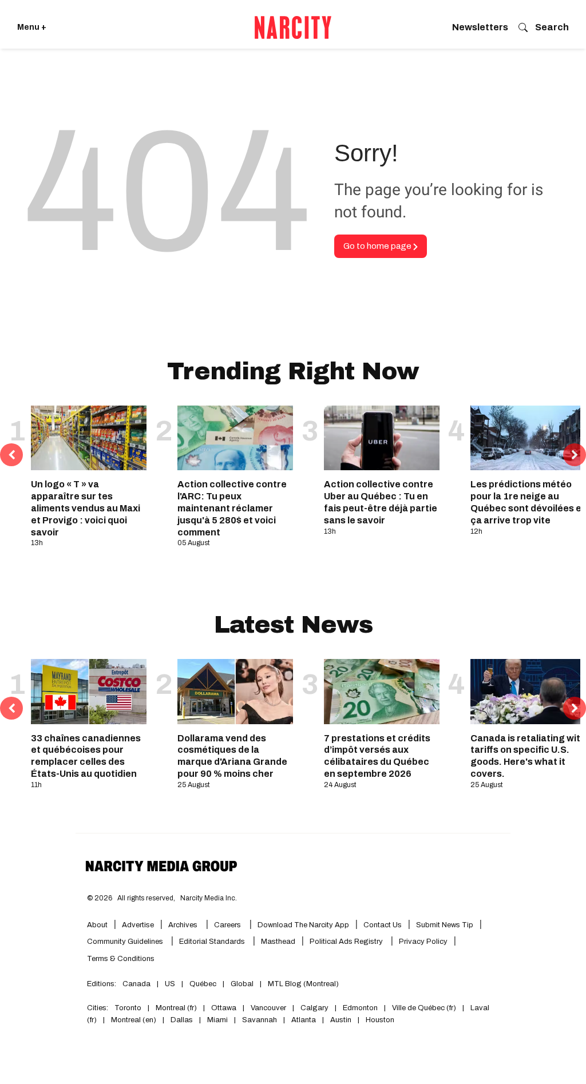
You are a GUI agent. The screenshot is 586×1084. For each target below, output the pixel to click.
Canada (136, 984)
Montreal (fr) (176, 1008)
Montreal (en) (133, 1020)
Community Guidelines (126, 942)
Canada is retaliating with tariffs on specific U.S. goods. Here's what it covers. (528, 756)
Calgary (314, 1008)
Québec (202, 984)
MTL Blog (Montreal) (303, 984)
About (97, 925)
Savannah (259, 1020)
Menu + (31, 27)
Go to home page (378, 246)
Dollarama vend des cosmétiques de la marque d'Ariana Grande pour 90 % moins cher (232, 756)
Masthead (278, 942)
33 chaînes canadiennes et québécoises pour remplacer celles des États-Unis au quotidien (86, 756)
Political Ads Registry (347, 942)
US (170, 984)
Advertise (138, 925)
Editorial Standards (213, 942)
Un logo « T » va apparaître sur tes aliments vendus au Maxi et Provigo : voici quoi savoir (85, 508)
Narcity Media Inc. (208, 898)
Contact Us (382, 925)
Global (242, 984)
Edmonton (360, 1008)
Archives (182, 925)
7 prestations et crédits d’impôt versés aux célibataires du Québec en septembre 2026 (377, 756)
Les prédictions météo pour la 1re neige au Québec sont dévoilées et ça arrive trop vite (527, 502)
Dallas (182, 1020)
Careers (227, 925)
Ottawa (223, 1008)
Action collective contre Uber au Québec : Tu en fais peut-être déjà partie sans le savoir (380, 502)
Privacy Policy (423, 942)
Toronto (127, 1008)
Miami (217, 1020)
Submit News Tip (444, 925)
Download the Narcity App (303, 925)
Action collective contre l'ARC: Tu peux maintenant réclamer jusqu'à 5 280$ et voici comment (232, 508)
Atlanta (303, 1020)
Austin (340, 1020)
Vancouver (268, 1008)
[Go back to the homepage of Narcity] (293, 27)
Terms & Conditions (121, 959)
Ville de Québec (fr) (424, 1008)
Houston (380, 1020)
